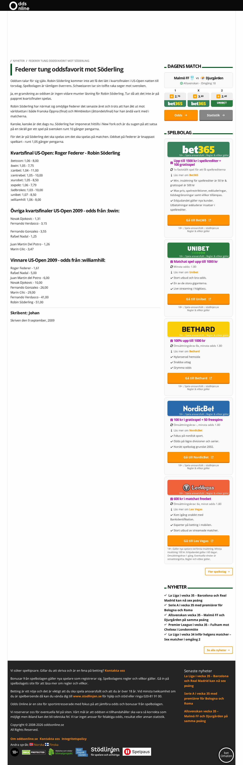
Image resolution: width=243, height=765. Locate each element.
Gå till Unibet (196, 299)
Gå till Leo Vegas (196, 541)
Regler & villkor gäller (217, 155)
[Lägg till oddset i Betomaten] (172, 96)
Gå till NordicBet (196, 457)
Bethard (194, 351)
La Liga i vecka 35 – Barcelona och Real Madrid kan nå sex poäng (206, 681)
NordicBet (195, 430)
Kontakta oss (115, 670)
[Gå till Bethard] (198, 329)
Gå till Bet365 (196, 220)
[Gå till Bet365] (198, 149)
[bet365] (175, 103)
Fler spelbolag (217, 571)
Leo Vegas (195, 509)
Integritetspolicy (74, 739)
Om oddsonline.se (24, 739)
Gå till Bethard (196, 378)
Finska (53, 745)
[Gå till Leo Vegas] (198, 487)
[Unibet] (221, 103)
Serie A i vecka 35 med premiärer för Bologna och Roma (204, 698)
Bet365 (193, 175)
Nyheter (19, 61)
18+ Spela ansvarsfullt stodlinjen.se (198, 228)
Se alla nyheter (216, 650)
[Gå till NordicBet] (198, 408)
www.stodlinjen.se (87, 696)
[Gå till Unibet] (198, 250)
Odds (178, 115)
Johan (34, 312)
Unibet (193, 272)
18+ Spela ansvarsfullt (191, 155)
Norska (38, 745)
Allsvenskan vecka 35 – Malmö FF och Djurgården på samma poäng (206, 716)
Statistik (213, 115)
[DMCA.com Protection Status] (34, 752)
